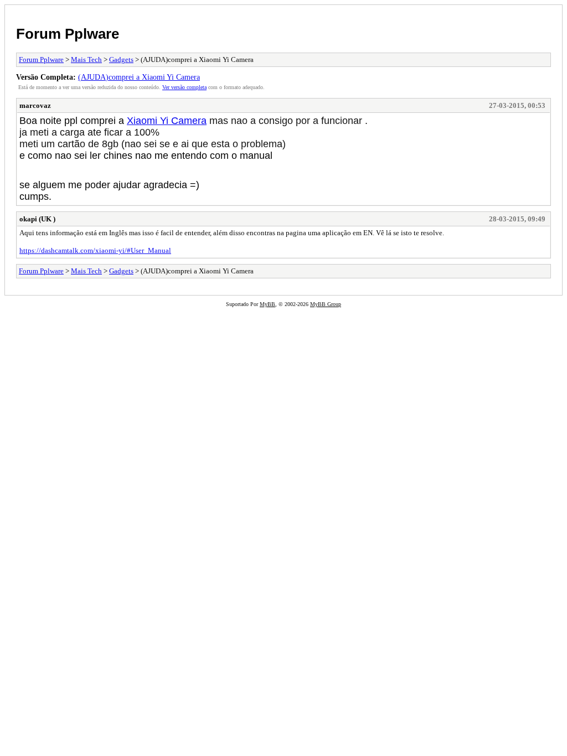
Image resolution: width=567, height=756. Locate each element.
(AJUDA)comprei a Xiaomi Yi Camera (139, 77)
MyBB (267, 304)
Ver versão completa (184, 87)
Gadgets (121, 59)
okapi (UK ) (37, 219)
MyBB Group (325, 304)
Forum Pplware (67, 33)
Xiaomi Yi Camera (167, 120)
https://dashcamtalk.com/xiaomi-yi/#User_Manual (95, 250)
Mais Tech (86, 59)
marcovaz (35, 105)
